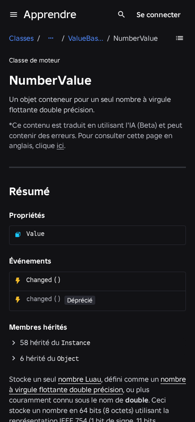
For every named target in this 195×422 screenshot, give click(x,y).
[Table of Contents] (179, 38)
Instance (75, 343)
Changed (39, 280)
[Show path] (50, 38)
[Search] (121, 14)
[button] (97, 342)
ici (60, 145)
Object (68, 359)
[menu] (13, 14)
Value (35, 234)
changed (39, 299)
